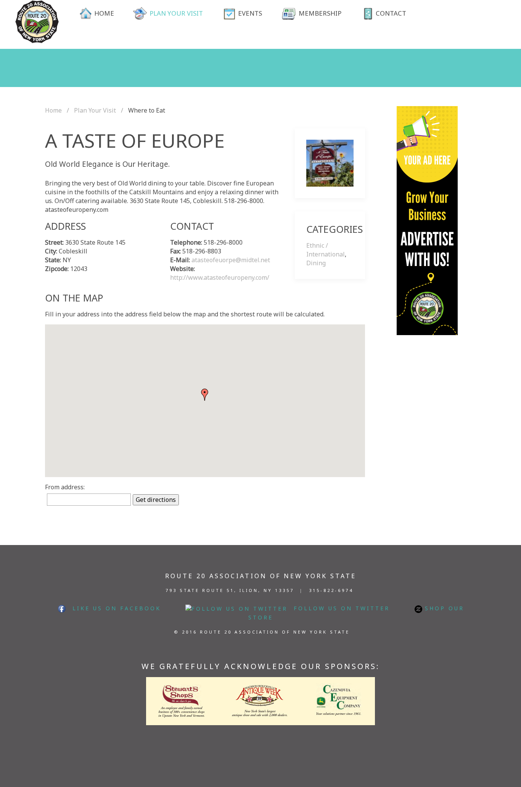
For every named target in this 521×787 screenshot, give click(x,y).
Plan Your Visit (95, 110)
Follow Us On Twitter (339, 608)
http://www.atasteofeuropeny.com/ (219, 277)
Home (53, 110)
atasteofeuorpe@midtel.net (230, 260)
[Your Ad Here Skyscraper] (427, 220)
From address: (65, 487)
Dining (316, 263)
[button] (205, 395)
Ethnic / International (325, 249)
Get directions (156, 499)
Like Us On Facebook (113, 608)
